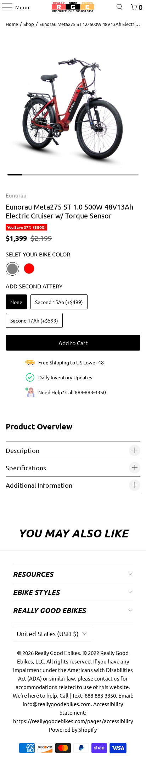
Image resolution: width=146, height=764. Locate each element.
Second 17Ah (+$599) (34, 320)
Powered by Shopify (73, 729)
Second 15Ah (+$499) (59, 302)
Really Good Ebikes (57, 652)
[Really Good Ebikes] (73, 7)
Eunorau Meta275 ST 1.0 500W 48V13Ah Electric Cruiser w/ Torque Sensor (88, 24)
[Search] (120, 7)
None (16, 302)
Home (12, 24)
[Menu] (3, 7)
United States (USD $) (48, 633)
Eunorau (16, 195)
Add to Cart (73, 342)
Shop (28, 24)
